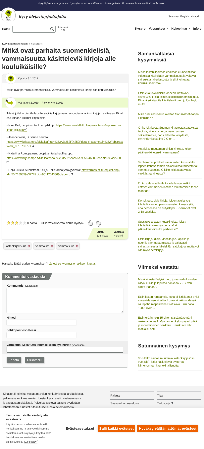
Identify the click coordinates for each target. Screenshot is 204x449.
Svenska (173, 16)
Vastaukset (157, 28)
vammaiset (42, 246)
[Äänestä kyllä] (90, 223)
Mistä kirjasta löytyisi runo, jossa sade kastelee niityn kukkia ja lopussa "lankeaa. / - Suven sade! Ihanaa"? (167, 282)
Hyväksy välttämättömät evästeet (167, 429)
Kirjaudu (195, 16)
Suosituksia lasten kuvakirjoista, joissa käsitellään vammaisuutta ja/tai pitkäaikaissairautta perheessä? (162, 225)
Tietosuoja (163, 403)
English (184, 16)
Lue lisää (29, 441)
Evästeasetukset (80, 429)
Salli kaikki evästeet (116, 429)
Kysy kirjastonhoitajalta (15, 43)
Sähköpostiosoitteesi (21, 330)
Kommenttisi (15, 285)
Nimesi (11, 317)
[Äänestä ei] (98, 224)
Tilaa (160, 395)
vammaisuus (66, 246)
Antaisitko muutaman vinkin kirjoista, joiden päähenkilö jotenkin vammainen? (165, 150)
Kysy (139, 28)
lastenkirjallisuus (16, 246)
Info (196, 28)
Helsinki (118, 235)
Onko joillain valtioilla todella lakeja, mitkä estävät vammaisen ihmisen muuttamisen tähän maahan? (168, 186)
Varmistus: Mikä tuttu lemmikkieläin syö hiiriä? (39, 344)
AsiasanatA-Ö (63, 28)
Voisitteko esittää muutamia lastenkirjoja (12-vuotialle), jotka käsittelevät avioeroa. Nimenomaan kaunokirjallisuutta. (166, 361)
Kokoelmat (179, 28)
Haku (6, 29)
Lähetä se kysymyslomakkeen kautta (71, 263)
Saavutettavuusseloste (124, 403)
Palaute (115, 395)
